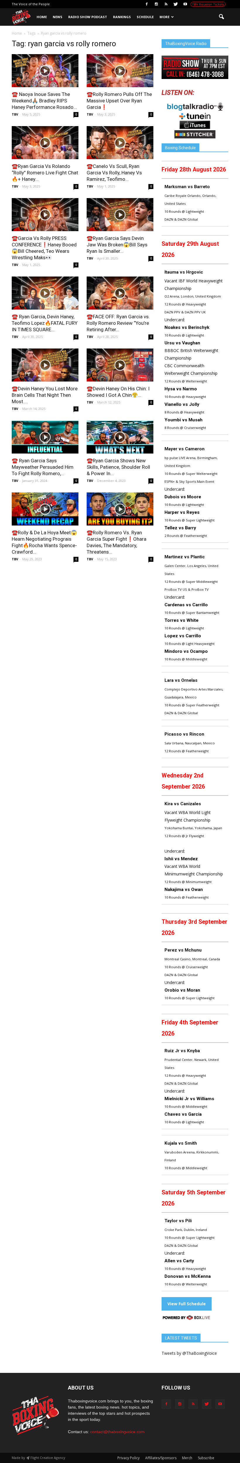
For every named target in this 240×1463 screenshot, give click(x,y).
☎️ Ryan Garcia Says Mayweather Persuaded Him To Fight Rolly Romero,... (42, 467)
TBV (15, 114)
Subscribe (206, 1457)
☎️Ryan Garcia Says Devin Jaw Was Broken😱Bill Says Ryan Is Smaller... (117, 244)
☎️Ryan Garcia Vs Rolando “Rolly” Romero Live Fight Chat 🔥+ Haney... (45, 172)
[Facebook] (146, 4)
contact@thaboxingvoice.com (117, 1431)
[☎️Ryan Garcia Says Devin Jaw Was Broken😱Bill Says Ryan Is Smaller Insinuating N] (120, 214)
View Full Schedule (186, 1303)
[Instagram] (156, 4)
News (57, 17)
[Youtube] (185, 4)
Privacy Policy (128, 1457)
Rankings (122, 17)
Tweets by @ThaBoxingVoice (189, 1353)
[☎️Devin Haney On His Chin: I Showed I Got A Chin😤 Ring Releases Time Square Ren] (120, 365)
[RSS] (166, 4)
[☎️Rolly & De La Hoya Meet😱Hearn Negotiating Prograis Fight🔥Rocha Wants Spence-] (45, 509)
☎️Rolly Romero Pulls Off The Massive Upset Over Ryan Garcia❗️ (119, 100)
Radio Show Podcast (87, 17)
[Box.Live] (186, 1318)
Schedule (145, 17)
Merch (187, 1457)
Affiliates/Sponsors (160, 1457)
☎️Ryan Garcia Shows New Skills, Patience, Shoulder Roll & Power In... (118, 467)
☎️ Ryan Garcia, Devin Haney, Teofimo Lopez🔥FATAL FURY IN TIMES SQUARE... (45, 323)
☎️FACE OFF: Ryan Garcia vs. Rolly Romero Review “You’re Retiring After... (118, 323)
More (164, 17)
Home (42, 17)
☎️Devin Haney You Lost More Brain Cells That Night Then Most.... (45, 395)
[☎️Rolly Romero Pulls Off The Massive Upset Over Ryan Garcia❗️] (120, 70)
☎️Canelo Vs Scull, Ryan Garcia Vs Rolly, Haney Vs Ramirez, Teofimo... (114, 172)
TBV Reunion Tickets (208, 4)
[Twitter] (175, 4)
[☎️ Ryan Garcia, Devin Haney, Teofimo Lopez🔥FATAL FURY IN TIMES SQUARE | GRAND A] (45, 293)
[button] (221, 17)
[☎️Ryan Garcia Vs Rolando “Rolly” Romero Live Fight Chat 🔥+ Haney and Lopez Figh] (45, 142)
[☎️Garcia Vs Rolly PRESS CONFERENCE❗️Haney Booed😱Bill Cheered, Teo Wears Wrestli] (45, 214)
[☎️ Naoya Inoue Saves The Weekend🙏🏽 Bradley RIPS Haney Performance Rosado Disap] (45, 70)
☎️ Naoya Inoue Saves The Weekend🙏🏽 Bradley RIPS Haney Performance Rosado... (44, 100)
